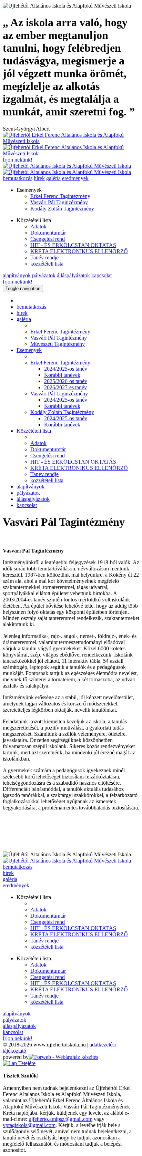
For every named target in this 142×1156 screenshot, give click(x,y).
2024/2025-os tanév (65, 369)
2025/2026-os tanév (65, 381)
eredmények (16, 885)
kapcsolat (27, 505)
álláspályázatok (33, 499)
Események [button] (29, 350)
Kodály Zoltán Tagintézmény (62, 208)
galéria (10, 879)
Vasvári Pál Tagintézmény (58, 338)
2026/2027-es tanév (65, 387)
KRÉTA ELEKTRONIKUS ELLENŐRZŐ (79, 251)
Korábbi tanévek (62, 375)
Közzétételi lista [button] (34, 431)
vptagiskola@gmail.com (29, 1125)
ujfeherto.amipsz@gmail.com (60, 1119)
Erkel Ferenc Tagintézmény (60, 196)
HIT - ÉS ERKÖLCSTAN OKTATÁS (73, 245)
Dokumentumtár (48, 233)
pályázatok (28, 493)
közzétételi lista (46, 264)
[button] (78, 190)
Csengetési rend (47, 239)
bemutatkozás (31, 307)
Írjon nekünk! (17, 160)
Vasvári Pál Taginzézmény (59, 202)
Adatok (38, 226)
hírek (22, 313)
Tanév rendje (44, 257)
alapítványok (30, 486)
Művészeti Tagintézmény (57, 344)
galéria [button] (24, 319)
